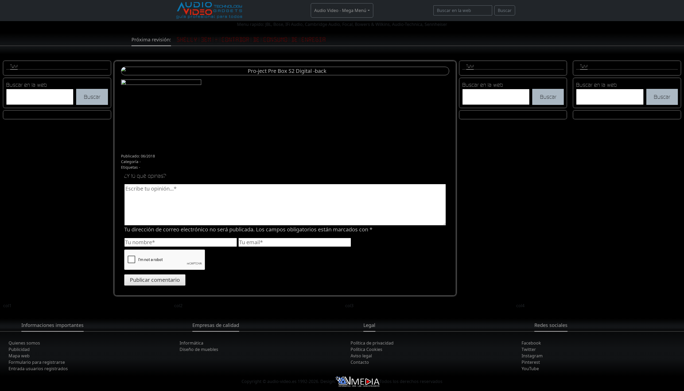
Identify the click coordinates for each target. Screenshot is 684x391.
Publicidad (19, 349)
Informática (191, 343)
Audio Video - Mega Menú (340, 10)
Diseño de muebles (199, 349)
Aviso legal (361, 356)
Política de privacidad (372, 343)
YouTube (530, 369)
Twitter (529, 349)
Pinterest (531, 362)
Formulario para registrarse (37, 362)
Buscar (505, 10)
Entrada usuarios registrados (38, 369)
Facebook (531, 343)
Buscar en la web (26, 85)
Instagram (532, 356)
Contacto (360, 362)
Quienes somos (24, 343)
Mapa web (19, 356)
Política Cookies (366, 349)
